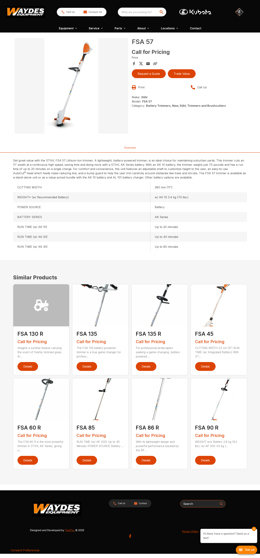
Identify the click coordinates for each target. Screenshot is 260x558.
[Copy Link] (155, 63)
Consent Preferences (25, 550)
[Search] (221, 503)
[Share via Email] (148, 63)
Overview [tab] (130, 147)
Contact (195, 28)
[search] (162, 12)
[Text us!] (246, 550)
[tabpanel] (71, 86)
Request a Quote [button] (149, 73)
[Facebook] (130, 536)
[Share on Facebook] (134, 63)
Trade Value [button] (182, 73)
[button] (68, 12)
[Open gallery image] (71, 86)
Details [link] (27, 366)
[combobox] (142, 12)
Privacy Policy (190, 531)
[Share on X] (141, 63)
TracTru (69, 530)
